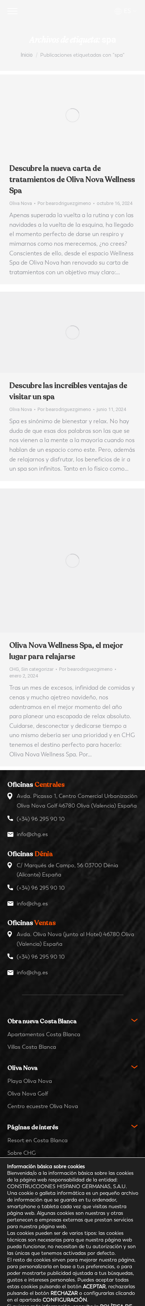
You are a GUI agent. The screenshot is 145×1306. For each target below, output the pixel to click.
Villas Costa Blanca (31, 1047)
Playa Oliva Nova (29, 1081)
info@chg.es (32, 834)
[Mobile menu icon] (12, 11)
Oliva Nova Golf (27, 1093)
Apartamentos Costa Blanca (43, 1034)
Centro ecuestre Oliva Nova (42, 1106)
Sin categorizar (37, 669)
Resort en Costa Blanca (37, 1140)
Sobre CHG (21, 1153)
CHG (14, 669)
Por (64, 203)
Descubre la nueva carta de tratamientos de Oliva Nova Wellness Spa (72, 179)
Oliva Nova (20, 203)
